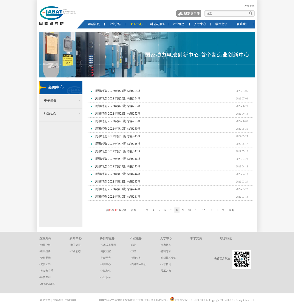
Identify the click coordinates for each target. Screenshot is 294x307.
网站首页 (94, 24)
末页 (231, 210)
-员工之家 (165, 270)
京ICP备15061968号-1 (156, 300)
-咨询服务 (135, 257)
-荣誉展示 (45, 257)
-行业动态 (75, 251)
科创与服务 (157, 24)
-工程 (133, 251)
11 (196, 210)
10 (189, 210)
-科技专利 (45, 277)
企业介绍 (115, 24)
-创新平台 (105, 257)
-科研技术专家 (168, 257)
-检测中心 (105, 264)
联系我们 (243, 24)
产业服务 (179, 24)
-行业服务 (105, 277)
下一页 (220, 210)
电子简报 (50, 100)
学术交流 (221, 24)
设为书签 (249, 6)
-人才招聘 (165, 264)
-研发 (133, 244)
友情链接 (58, 300)
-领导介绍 (45, 244)
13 (210, 210)
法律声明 (70, 300)
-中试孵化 (105, 270)
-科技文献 (105, 251)
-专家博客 (165, 244)
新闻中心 (136, 24)
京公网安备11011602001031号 (191, 300)
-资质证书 (45, 264)
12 (203, 210)
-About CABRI (47, 283)
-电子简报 (75, 244)
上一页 (144, 210)
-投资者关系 (46, 270)
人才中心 (200, 24)
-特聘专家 (165, 251)
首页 (133, 210)
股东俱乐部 (189, 13)
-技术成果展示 (108, 244)
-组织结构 (45, 251)
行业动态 (50, 113)
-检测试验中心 (138, 264)
